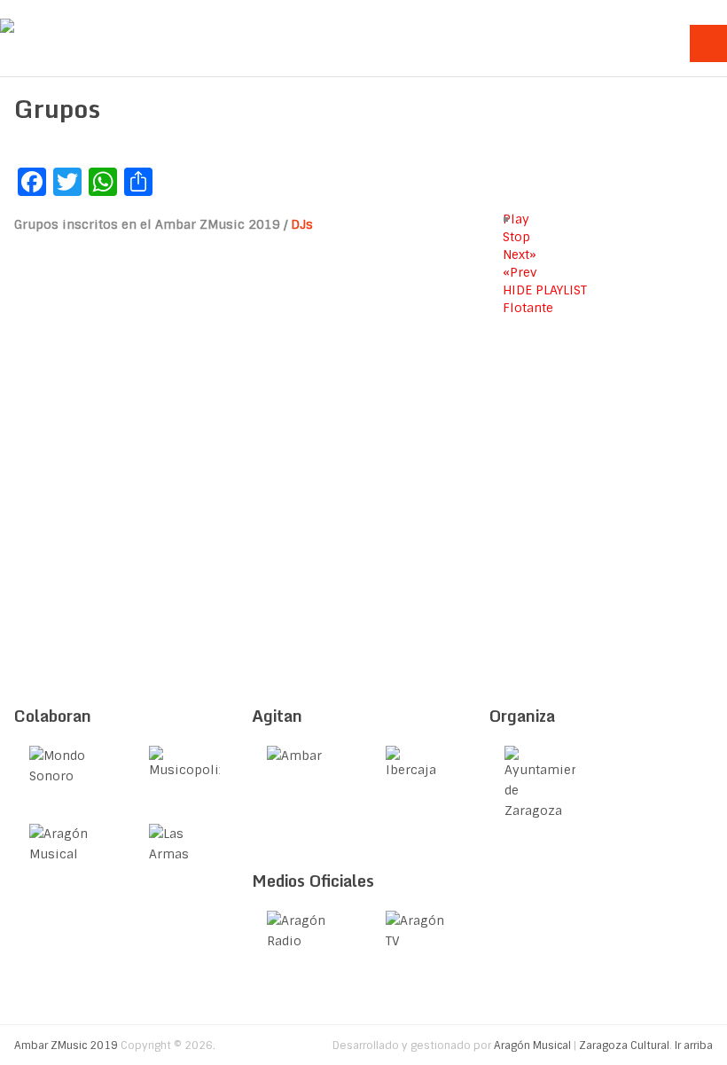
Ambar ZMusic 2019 (66, 1045)
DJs (302, 224)
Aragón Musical (532, 1045)
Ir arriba (694, 1045)
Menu (708, 43)
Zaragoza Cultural (624, 1045)
